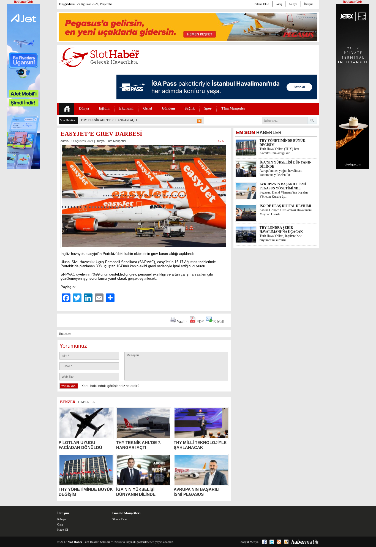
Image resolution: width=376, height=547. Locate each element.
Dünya (84, 108)
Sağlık (190, 108)
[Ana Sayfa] (66, 109)
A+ (224, 141)
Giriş (279, 4)
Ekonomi (126, 108)
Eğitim (104, 108)
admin (65, 141)
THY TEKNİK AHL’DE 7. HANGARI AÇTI (109, 120)
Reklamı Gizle (352, 2)
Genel (147, 108)
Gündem (168, 108)
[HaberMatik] (305, 542)
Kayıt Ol (62, 529)
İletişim (309, 4)
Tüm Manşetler (233, 108)
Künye (293, 4)
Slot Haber (75, 541)
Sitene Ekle (262, 4)
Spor (208, 108)
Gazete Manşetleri (126, 513)
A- (219, 141)
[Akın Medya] (286, 542)
